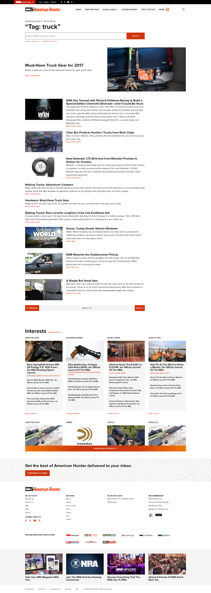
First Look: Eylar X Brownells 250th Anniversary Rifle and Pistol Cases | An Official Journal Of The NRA (42, 401)
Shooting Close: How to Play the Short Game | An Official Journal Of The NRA (165, 386)
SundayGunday (129, 9)
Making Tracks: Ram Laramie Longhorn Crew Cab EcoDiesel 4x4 (67, 213)
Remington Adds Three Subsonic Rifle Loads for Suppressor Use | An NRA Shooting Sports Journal (124, 380)
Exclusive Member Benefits (158, 502)
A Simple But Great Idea (82, 280)
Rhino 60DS (95, 372)
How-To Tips (154, 337)
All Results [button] (33, 41)
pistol (45, 376)
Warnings (68, 589)
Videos (68, 519)
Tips (167, 373)
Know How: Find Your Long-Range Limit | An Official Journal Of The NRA (166, 394)
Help (27, 509)
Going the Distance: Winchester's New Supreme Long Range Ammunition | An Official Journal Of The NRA (124, 404)
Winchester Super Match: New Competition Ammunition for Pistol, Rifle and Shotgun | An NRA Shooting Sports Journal (125, 392)
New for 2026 (92, 9)
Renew (46, 2)
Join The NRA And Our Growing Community (83, 578)
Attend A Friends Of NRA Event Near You (165, 578)
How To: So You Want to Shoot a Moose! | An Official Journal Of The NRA (167, 367)
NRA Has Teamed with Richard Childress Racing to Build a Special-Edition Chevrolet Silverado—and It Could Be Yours (104, 102)
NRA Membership (155, 498)
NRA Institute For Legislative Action (120, 498)
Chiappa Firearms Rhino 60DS (79, 372)
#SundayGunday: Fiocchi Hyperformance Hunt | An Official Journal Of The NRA (84, 388)
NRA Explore (112, 502)
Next (140, 308)
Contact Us (29, 502)
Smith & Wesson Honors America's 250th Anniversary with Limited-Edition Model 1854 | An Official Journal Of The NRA (43, 391)
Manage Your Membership (158, 509)
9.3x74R (117, 373)
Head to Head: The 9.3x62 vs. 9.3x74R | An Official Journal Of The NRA (125, 367)
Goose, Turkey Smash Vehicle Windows (92, 228)
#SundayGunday (74, 337)
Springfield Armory (35, 376)
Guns (68, 509)
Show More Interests (119, 448)
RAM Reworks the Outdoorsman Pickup (92, 254)
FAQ (26, 505)
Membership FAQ (155, 505)
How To (162, 373)
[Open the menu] (167, 9)
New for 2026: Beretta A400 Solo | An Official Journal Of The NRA (42, 381)
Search (135, 36)
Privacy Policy (29, 589)
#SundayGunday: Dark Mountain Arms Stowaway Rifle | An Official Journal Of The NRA (83, 397)
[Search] (183, 9)
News (78, 9)
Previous (33, 308)
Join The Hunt (32, 422)
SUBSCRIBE (37, 473)
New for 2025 (30, 414)
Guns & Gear (109, 9)
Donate (53, 2)
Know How (154, 373)
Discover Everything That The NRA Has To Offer (123, 578)
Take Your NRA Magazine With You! (42, 578)
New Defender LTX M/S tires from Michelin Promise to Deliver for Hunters (101, 160)
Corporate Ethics (55, 589)
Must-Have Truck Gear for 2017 (54, 65)
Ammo (123, 373)
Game (73, 241)
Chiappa (71, 374)
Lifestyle (74, 267)
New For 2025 (32, 337)
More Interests (54, 332)
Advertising (29, 498)
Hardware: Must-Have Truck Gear (47, 200)
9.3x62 (111, 373)
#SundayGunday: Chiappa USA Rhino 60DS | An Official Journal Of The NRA (84, 367)
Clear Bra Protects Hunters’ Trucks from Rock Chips (100, 132)
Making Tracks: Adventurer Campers (49, 184)
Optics (110, 422)
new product (54, 376)
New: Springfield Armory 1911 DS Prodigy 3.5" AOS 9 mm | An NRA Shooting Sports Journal (43, 368)
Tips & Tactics (148, 9)
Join (40, 2)
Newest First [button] (51, 41)
